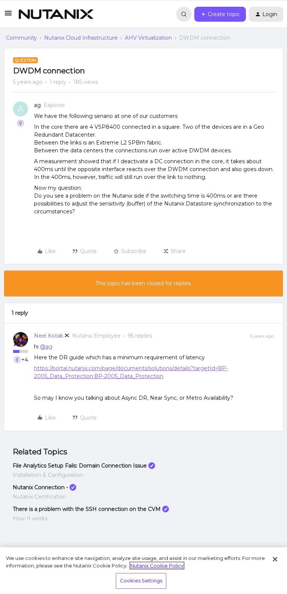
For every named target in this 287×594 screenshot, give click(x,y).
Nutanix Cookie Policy (156, 566)
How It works (30, 518)
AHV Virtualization (148, 37)
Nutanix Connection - (40, 487)
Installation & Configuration (48, 475)
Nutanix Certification (39, 496)
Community (21, 37)
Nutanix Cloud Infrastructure (81, 37)
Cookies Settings (141, 581)
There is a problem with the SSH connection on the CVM (87, 509)
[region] (143, 570)
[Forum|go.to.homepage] (56, 14)
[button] (8, 15)
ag (37, 105)
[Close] (275, 559)
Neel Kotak (48, 335)
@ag (46, 346)
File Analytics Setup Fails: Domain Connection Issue (80, 465)
